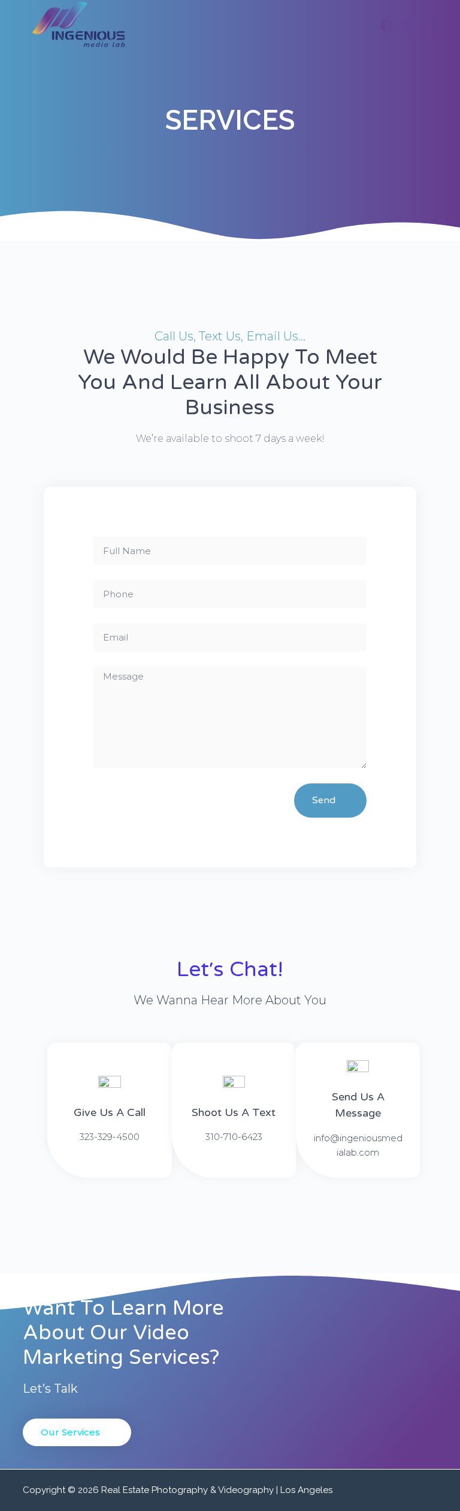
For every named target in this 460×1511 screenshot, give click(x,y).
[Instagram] (408, 25)
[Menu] (431, 25)
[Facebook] (386, 25)
